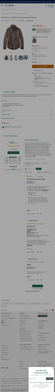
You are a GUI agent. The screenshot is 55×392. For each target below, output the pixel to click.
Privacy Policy (41, 387)
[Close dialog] (52, 368)
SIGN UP (49, 378)
